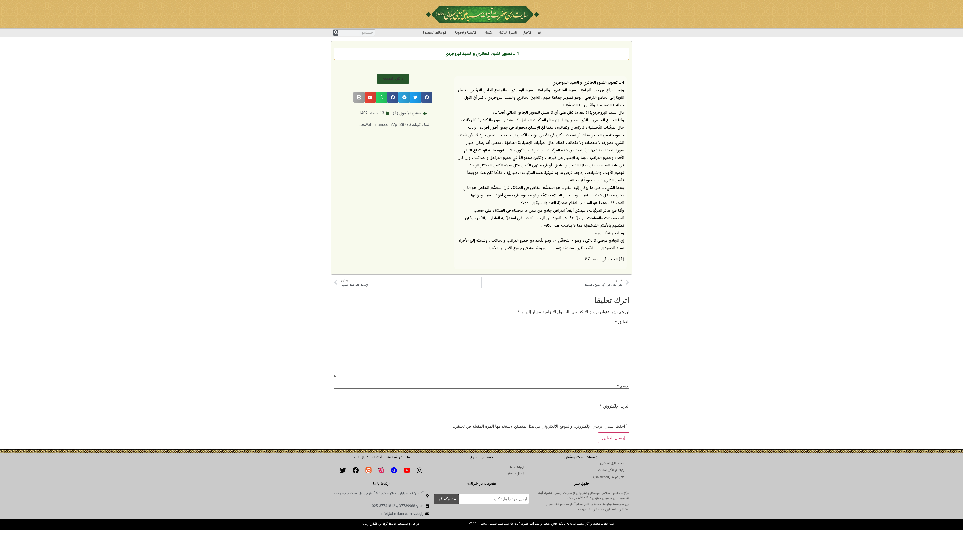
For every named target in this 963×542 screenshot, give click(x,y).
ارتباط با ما (517, 467)
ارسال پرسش (515, 473)
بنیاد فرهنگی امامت (611, 470)
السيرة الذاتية (508, 32)
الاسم (623, 386)
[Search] (335, 33)
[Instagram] (419, 470)
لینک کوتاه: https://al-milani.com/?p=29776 (392, 124)
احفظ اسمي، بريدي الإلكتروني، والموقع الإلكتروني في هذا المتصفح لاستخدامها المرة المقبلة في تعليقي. (539, 426)
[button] (393, 79)
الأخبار (527, 32)
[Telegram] (394, 470)
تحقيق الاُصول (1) (407, 113)
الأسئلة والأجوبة (465, 32)
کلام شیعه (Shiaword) (608, 477)
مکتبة (489, 32)
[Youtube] (406, 470)
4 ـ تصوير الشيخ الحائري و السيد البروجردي (481, 53)
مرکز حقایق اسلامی (612, 463)
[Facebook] (355, 470)
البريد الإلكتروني (614, 406)
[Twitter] (343, 470)
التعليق (622, 322)
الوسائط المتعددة (434, 32)
